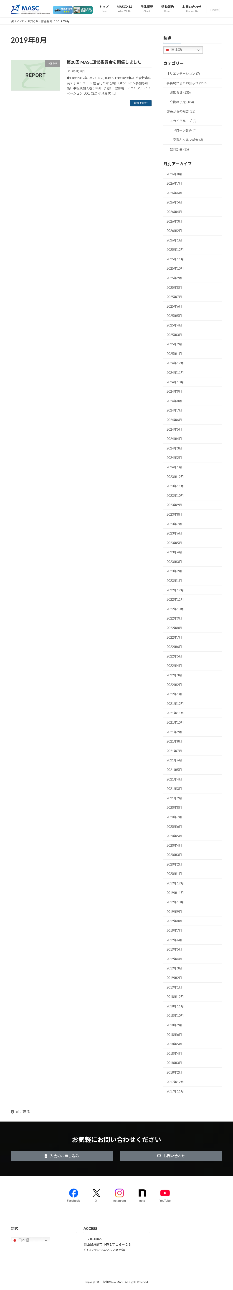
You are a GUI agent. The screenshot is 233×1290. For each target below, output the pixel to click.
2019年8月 (174, 921)
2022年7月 (174, 637)
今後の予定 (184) (182, 102)
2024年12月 (175, 363)
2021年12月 (175, 703)
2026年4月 (174, 212)
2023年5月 (174, 543)
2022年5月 (174, 656)
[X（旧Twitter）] (96, 1194)
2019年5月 (174, 949)
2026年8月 (174, 174)
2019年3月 (174, 968)
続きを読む (141, 103)
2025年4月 (174, 325)
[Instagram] (119, 1194)
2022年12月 (175, 590)
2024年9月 (174, 392)
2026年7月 (174, 184)
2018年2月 (174, 1072)
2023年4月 (174, 552)
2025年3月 (174, 335)
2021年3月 (174, 789)
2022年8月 (174, 628)
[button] (62, 1156)
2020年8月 (174, 808)
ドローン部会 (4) (184, 130)
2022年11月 (175, 600)
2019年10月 (175, 902)
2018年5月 (174, 1044)
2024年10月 (175, 382)
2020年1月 (174, 874)
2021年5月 (174, 770)
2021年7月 (174, 751)
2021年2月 (174, 798)
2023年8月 (174, 514)
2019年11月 (175, 893)
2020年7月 (174, 817)
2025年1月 (174, 354)
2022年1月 (174, 694)
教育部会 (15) (179, 149)
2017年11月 (175, 1091)
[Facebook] (73, 1194)
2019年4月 (174, 959)
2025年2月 (174, 344)
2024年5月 (174, 429)
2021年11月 (175, 713)
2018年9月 (174, 1025)
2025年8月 (174, 287)
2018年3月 (174, 1063)
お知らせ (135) (180, 93)
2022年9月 (174, 618)
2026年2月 (174, 231)
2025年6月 (174, 306)
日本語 (176, 50)
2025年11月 (175, 259)
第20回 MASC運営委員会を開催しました (104, 62)
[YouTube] (165, 1194)
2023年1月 (174, 581)
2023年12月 (175, 477)
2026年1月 (174, 240)
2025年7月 (174, 297)
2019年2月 (174, 978)
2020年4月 (174, 845)
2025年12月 (175, 250)
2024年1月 (174, 467)
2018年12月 (175, 997)
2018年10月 (175, 1016)
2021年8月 (174, 741)
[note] (142, 1194)
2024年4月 (174, 439)
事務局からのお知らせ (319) (187, 83)
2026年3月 (174, 221)
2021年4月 (174, 779)
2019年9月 (174, 912)
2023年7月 (174, 524)
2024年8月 (174, 401)
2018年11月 (175, 1006)
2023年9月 (174, 505)
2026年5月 (174, 202)
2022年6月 (174, 647)
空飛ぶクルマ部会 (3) (188, 140)
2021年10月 (175, 722)
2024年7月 (174, 410)
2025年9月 (174, 278)
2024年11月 (175, 373)
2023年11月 (175, 486)
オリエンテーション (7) (183, 73)
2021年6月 (174, 760)
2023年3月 (174, 562)
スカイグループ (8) (183, 121)
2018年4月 (174, 1053)
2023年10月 (175, 495)
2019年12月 (175, 883)
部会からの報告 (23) (181, 111)
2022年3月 (174, 675)
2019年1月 (174, 987)
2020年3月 (174, 855)
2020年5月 (174, 836)
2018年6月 (174, 1035)
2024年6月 (174, 420)
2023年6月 (174, 533)
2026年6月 (174, 193)
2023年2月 (174, 571)
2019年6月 (174, 940)
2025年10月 (175, 269)
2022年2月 (174, 685)
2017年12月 (175, 1082)
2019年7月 (174, 931)
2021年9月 (174, 732)
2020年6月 (174, 826)
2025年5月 (174, 316)
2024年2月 (174, 458)
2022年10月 (175, 609)
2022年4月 (174, 666)
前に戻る (23, 1112)
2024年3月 (174, 448)
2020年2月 (174, 864)
